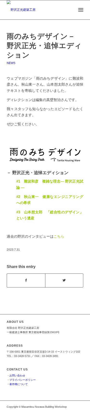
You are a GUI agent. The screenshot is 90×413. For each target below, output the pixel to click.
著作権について (18, 384)
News (11, 63)
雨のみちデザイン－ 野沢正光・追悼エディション (44, 45)
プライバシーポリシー (22, 379)
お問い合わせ (17, 375)
